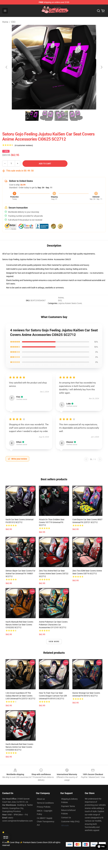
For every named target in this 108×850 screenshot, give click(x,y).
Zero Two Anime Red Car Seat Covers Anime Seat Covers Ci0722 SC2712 (53, 573)
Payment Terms (68, 806)
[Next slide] (101, 67)
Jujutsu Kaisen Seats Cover (70, 303)
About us (41, 799)
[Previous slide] (7, 67)
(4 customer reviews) (24, 145)
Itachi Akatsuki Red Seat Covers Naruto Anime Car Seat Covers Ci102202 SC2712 (19, 625)
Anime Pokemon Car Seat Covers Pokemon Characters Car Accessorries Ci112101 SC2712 (53, 625)
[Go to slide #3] (61, 116)
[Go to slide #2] (46, 116)
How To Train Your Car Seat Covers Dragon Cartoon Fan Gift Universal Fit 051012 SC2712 (53, 696)
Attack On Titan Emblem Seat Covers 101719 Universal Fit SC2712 (51, 522)
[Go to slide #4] (76, 116)
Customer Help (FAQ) (70, 821)
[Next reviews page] (99, 459)
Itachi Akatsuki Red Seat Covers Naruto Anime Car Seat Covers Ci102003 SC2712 (19, 747)
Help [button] (103, 846)
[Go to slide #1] (32, 116)
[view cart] (103, 10)
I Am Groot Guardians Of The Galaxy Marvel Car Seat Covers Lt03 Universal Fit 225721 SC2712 (20, 696)
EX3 (13, 22)
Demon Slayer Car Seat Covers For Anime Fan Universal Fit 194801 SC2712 (20, 573)
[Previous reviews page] (86, 459)
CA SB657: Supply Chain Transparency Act (45, 821)
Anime (61, 298)
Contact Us (66, 817)
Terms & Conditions (45, 803)
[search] (98, 10)
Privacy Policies (43, 807)
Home (5, 22)
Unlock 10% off (5, 837)
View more (54, 642)
